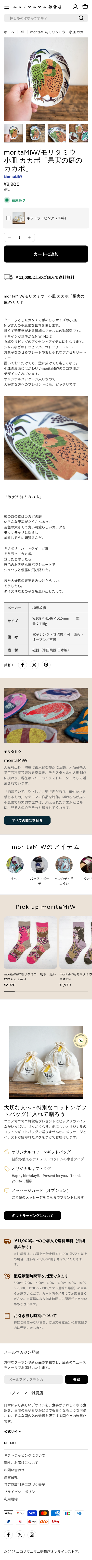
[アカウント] (75, 7)
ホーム (9, 31)
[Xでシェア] (34, 664)
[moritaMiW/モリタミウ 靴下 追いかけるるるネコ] (30, 942)
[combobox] (46, 18)
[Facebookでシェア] (22, 664)
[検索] (81, 18)
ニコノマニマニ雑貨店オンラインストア (47, 1551)
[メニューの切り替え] (7, 7)
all (22, 31)
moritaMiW (13, 176)
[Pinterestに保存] (46, 664)
